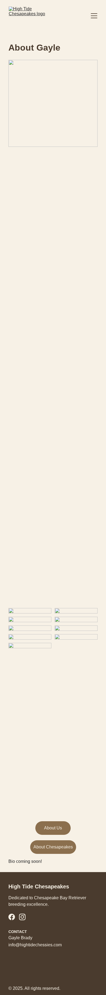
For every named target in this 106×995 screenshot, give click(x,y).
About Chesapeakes (53, 847)
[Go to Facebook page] (11, 917)
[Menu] (94, 15)
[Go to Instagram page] (22, 917)
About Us (53, 828)
